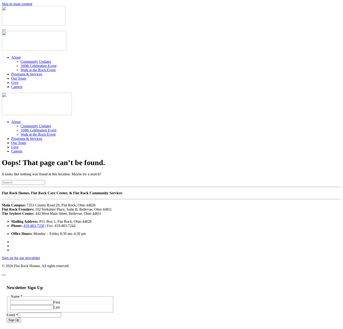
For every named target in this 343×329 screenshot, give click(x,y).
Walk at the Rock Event (38, 70)
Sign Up (13, 320)
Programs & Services (26, 74)
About (16, 57)
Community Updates (36, 62)
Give (14, 83)
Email (12, 315)
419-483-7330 (33, 226)
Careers (16, 87)
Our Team (18, 78)
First (56, 302)
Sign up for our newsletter (21, 258)
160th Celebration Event (38, 66)
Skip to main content (17, 4)
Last (56, 307)
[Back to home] (33, 24)
